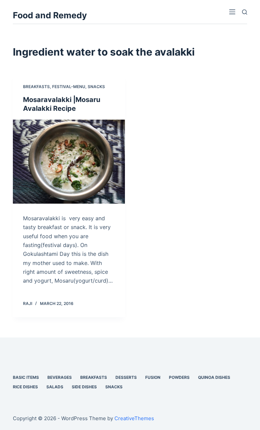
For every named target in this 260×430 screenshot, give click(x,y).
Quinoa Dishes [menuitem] (214, 377)
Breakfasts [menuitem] (93, 377)
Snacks (96, 86)
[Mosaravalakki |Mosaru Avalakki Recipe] (69, 162)
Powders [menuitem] (179, 377)
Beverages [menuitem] (59, 377)
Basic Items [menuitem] (26, 377)
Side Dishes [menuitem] (84, 386)
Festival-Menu (68, 86)
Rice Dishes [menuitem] (25, 386)
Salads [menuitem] (54, 386)
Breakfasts (36, 86)
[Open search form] (244, 12)
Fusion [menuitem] (152, 377)
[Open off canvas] (232, 12)
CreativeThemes (134, 418)
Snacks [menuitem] (114, 386)
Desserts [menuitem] (126, 377)
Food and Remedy (50, 15)
